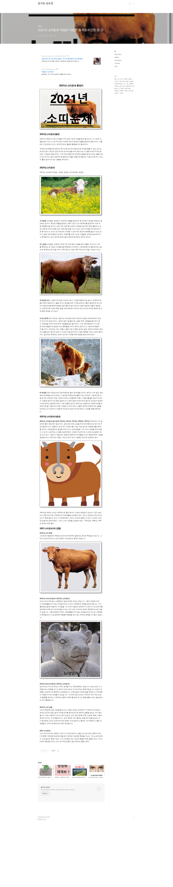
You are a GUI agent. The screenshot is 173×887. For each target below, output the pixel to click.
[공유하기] (45, 750)
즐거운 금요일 (45, 3)
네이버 (126, 81)
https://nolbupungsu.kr (48, 69)
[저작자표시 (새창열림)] (58, 751)
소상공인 (121, 93)
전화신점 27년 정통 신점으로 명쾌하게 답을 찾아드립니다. (60, 61)
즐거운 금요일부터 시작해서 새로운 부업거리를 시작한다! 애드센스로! (58, 789)
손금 (133, 86)
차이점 (125, 88)
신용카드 (116, 93)
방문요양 (116, 90)
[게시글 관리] (47, 750)
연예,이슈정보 (117, 54)
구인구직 (116, 81)
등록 (120, 81)
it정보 (115, 66)
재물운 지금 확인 (48, 72)
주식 (118, 79)
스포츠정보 (117, 63)
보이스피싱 (130, 90)
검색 (129, 3)
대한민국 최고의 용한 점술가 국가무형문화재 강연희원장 (62, 59)
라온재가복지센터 (118, 83)
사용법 (125, 90)
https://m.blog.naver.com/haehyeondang (54, 56)
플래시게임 (128, 86)
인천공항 (121, 90)
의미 (127, 83)
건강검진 (116, 86)
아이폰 (121, 88)
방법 (120, 86)
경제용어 (131, 83)
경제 (123, 81)
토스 (124, 83)
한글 (115, 79)
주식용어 (125, 79)
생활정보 (116, 57)
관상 (121, 79)
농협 (129, 88)
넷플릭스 (130, 79)
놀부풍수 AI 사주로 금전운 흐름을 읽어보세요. (56, 74)
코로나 (123, 86)
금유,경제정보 (117, 60)
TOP (133, 817)
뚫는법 (115, 88)
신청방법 (131, 81)
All (115, 51)
